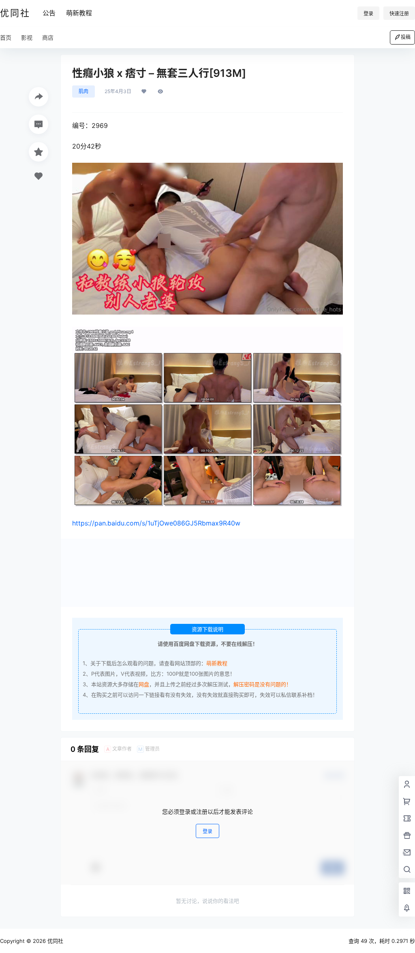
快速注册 (399, 14)
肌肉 (83, 91)
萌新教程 (79, 13)
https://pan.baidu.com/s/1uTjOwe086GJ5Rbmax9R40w (156, 523)
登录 (368, 14)
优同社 (54, 941)
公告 (49, 13)
